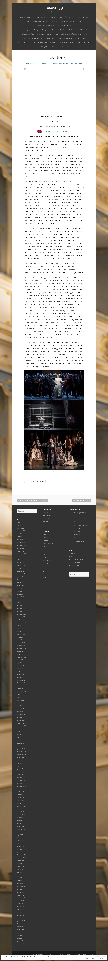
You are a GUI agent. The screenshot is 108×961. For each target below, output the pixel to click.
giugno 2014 (20, 941)
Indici (44, 549)
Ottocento (43, 64)
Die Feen (45, 512)
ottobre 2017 (20, 826)
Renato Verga (79, 525)
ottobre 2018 (21, 792)
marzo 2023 (20, 640)
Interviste (46, 552)
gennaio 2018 (21, 817)
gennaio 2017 (21, 852)
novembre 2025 (21, 548)
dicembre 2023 (21, 614)
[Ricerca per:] (27, 511)
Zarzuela (45, 577)
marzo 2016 (20, 881)
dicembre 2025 (21, 545)
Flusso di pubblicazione (76, 559)
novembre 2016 (21, 858)
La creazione (47, 518)
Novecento (46, 560)
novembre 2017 (21, 823)
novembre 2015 (21, 892)
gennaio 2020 (21, 749)
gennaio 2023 (21, 645)
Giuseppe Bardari (57, 64)
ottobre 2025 (20, 551)
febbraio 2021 (21, 711)
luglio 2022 (20, 663)
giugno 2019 (20, 769)
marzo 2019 (20, 777)
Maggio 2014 (21, 944)
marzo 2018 (20, 812)
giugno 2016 (20, 872)
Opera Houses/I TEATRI (32, 38)
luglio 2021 (20, 697)
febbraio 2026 (21, 539)
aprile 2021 (20, 706)
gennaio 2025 (21, 577)
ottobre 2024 (21, 585)
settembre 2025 (21, 554)
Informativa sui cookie (36, 957)
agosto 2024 (20, 591)
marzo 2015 (20, 915)
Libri (44, 554)
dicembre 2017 (21, 820)
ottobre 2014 (20, 929)
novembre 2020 (21, 720)
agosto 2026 (20, 522)
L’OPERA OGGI (40, 17)
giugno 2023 (20, 631)
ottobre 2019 (20, 757)
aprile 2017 (20, 843)
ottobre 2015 (20, 895)
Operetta (45, 563)
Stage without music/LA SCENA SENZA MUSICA (37, 42)
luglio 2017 (20, 835)
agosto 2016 (20, 866)
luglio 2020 (20, 731)
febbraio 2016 (21, 883)
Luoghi (45, 557)
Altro (44, 534)
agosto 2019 (20, 763)
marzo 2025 (20, 571)
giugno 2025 (20, 562)
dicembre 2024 (21, 580)
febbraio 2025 (21, 574)
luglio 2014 (20, 938)
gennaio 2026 (21, 542)
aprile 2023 (20, 637)
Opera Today (25, 17)
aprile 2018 (20, 809)
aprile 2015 (20, 912)
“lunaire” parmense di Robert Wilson (60, 181)
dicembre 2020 (21, 717)
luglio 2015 (20, 904)
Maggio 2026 (21, 531)
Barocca (45, 537)
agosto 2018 (20, 797)
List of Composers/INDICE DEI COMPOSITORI (69, 17)
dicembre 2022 (21, 648)
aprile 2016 (20, 878)
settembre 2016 (21, 863)
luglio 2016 (20, 869)
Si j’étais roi (46, 521)
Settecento (46, 575)
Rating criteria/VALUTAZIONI (51, 47)
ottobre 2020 (21, 723)
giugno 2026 (20, 528)
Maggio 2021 (20, 703)
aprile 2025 (20, 568)
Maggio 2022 (21, 668)
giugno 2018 (20, 803)
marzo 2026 (20, 537)
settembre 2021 (21, 691)
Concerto (46, 540)
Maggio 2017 (21, 840)
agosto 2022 (20, 660)
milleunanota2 (79, 519)
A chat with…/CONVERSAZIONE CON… (36, 34)
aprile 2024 (20, 602)
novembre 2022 (21, 651)
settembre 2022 (21, 657)
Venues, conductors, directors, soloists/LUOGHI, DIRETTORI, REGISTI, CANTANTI (54, 30)
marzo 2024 (20, 605)
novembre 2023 (21, 617)
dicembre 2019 (21, 751)
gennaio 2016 (21, 886)
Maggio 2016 (20, 875)
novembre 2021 (21, 686)
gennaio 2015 (21, 921)
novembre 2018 (21, 789)
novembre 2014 (21, 926)
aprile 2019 (20, 774)
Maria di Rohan (47, 515)
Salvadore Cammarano (73, 64)
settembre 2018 (21, 794)
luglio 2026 (20, 525)
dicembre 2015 (21, 889)
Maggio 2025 (21, 565)
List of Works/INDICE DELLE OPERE (42, 21)
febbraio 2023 (21, 643)
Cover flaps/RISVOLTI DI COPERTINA (75, 42)
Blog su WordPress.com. (40, 955)
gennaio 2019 (21, 783)
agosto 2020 (20, 729)
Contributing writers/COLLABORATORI (71, 34)
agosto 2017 (20, 832)
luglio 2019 (20, 766)
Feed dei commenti (75, 562)
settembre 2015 (21, 898)
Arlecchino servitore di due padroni (32, 500)
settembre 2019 (21, 760)
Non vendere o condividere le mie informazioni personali (72, 955)
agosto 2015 (20, 901)
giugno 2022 (20, 666)
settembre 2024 (21, 588)
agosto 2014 (20, 935)
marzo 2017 (20, 846)
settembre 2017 (21, 829)
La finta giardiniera (81, 500)
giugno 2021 (20, 700)
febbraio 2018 (21, 815)
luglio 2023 (20, 628)
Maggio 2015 (20, 909)
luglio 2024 (20, 594)
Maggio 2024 (21, 600)
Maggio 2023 (21, 634)
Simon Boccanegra (81, 522)
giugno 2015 (20, 906)
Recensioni (46, 572)
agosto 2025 (20, 557)
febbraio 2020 (21, 746)
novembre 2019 (21, 754)
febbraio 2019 (21, 780)
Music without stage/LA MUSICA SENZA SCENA (65, 38)
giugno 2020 (20, 734)
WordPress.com (74, 565)
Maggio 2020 (21, 737)
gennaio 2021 (21, 714)
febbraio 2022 (21, 677)
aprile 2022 (20, 671)
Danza (45, 546)
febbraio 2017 (21, 849)
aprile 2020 (20, 740)
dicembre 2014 (21, 924)
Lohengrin (82, 541)
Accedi (71, 556)
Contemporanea (48, 543)
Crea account (73, 553)
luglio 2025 (20, 559)
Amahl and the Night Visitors (51, 524)
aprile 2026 (20, 534)
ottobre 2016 (20, 860)
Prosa (44, 569)
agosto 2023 (20, 625)
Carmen (77, 516)
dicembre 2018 (21, 786)
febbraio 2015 (21, 918)
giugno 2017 (20, 837)
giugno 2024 (20, 597)
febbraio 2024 (21, 608)
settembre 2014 (21, 932)
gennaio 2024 (21, 611)
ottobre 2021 (20, 688)
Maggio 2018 (21, 806)
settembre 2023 (21, 623)
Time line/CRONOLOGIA (71, 21)
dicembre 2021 (21, 683)
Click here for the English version (57, 131)
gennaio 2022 (21, 680)
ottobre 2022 (21, 654)
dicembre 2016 (21, 855)
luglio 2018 (20, 800)
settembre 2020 (22, 726)
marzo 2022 (20, 674)
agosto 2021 (20, 694)
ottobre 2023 (21, 620)
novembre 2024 (21, 582)
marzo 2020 (20, 743)
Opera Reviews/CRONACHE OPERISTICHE (54, 26)
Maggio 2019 (21, 772)
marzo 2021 (20, 709)
